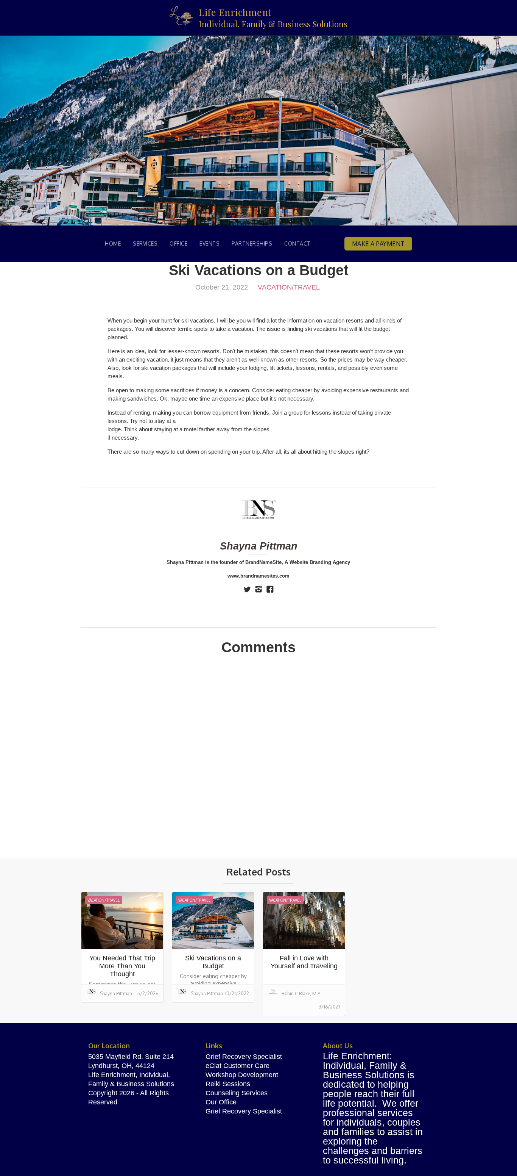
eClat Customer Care (237, 1066)
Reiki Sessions (228, 1084)
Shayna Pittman (258, 546)
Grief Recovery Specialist (244, 1056)
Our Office (221, 1102)
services (145, 243)
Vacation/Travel (289, 287)
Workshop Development (242, 1075)
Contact (297, 243)
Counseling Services (237, 1093)
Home (113, 243)
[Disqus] (258, 762)
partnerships (252, 243)
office (178, 243)
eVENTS (209, 243)
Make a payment (378, 243)
